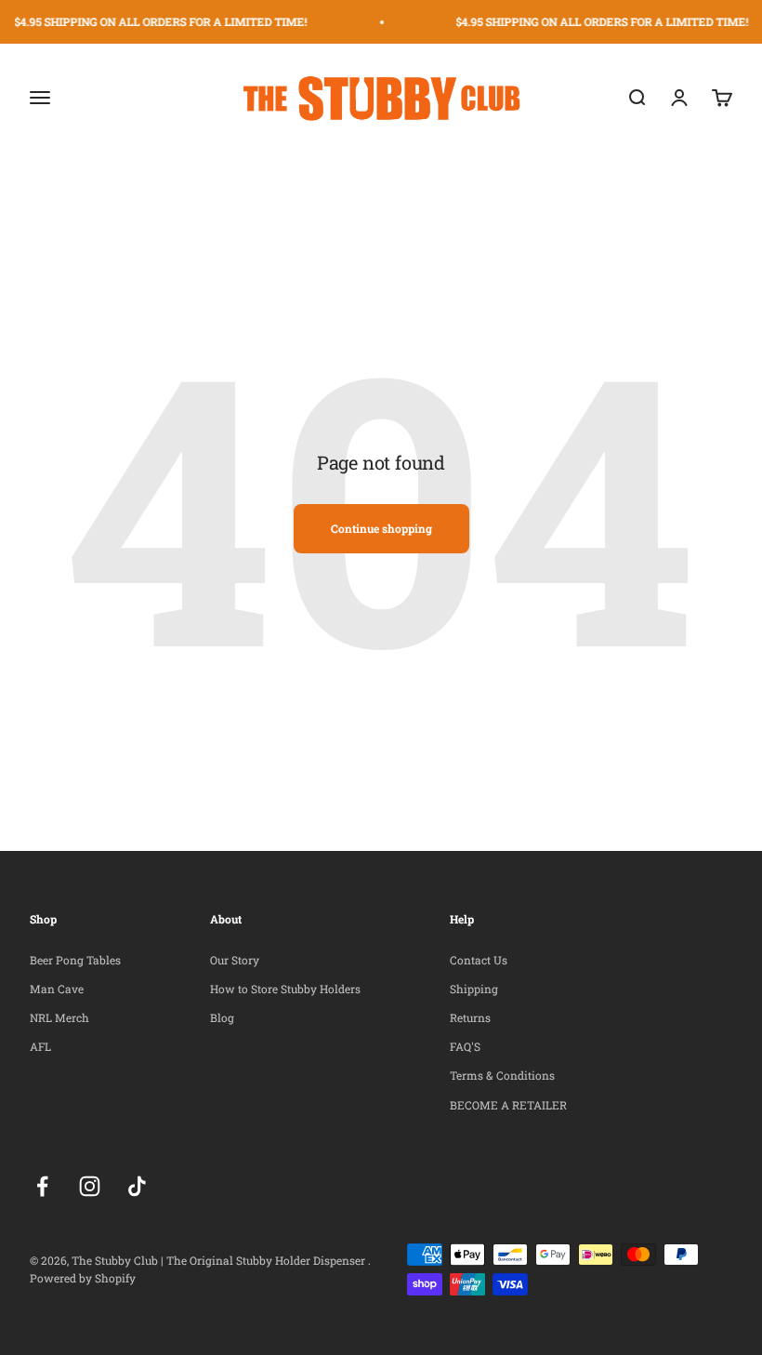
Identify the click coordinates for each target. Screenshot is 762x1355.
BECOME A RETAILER (508, 1104)
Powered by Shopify (83, 1277)
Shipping (474, 988)
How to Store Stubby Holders (285, 988)
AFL (40, 1046)
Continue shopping (381, 528)
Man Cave (57, 988)
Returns (470, 1017)
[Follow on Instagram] (89, 1186)
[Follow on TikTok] (137, 1186)
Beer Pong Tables (75, 959)
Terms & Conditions (502, 1075)
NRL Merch (59, 1017)
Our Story (234, 959)
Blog (222, 1017)
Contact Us (478, 959)
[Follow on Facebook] (42, 1186)
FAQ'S (465, 1046)
